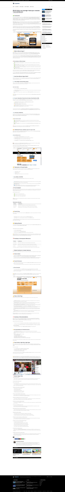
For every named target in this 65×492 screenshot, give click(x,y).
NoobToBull (41, 482)
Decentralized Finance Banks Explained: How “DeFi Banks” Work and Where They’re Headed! (48, 12)
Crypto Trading (47, 39)
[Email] (23, 438)
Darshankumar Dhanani (20, 441)
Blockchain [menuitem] (16, 6)
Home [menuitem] (13, 6)
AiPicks (40, 485)
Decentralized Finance (47, 40)
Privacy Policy (22, 0)
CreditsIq (41, 483)
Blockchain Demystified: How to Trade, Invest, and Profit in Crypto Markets (47, 27)
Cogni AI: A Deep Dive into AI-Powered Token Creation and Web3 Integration (17, 454)
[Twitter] (19, 438)
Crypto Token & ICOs (17, 9)
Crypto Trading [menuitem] (26, 6)
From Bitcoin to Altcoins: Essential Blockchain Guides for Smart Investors (47, 24)
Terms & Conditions (27, 0)
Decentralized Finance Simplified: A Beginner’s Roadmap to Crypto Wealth (47, 29)
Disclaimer (20, 0)
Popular (44, 9)
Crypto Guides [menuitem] (21, 6)
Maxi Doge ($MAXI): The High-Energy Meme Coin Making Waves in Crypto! (36, 454)
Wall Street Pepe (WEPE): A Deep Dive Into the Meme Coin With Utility (27, 454)
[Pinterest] (20, 438)
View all (40, 447)
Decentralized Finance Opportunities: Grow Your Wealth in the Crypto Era (48, 15)
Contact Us (16, 0)
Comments (50, 9)
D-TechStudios (41, 481)
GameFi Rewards (47, 41)
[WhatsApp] (22, 438)
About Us (14, 0)
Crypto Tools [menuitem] (32, 6)
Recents (47, 9)
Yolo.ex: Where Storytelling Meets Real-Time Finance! (48, 18)
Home (13, 9)
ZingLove (41, 484)
